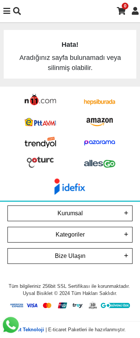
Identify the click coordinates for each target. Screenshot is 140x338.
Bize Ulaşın (70, 256)
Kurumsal (70, 213)
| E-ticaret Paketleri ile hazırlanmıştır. (70, 329)
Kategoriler (70, 234)
